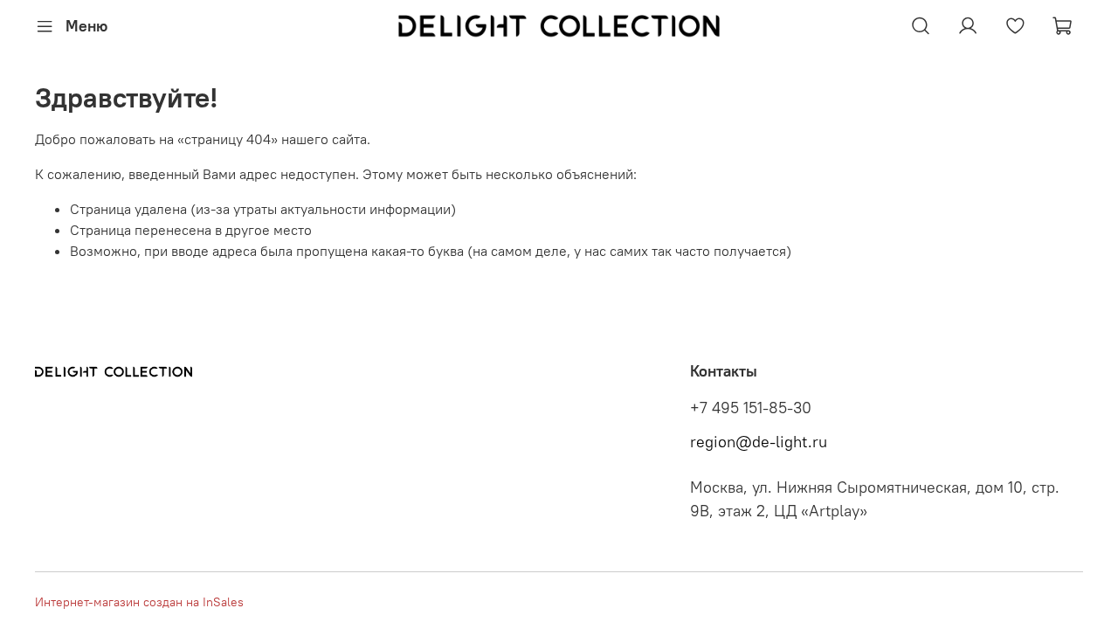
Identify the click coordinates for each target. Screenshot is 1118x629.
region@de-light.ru (758, 442)
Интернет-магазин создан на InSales (139, 602)
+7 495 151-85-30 (750, 408)
